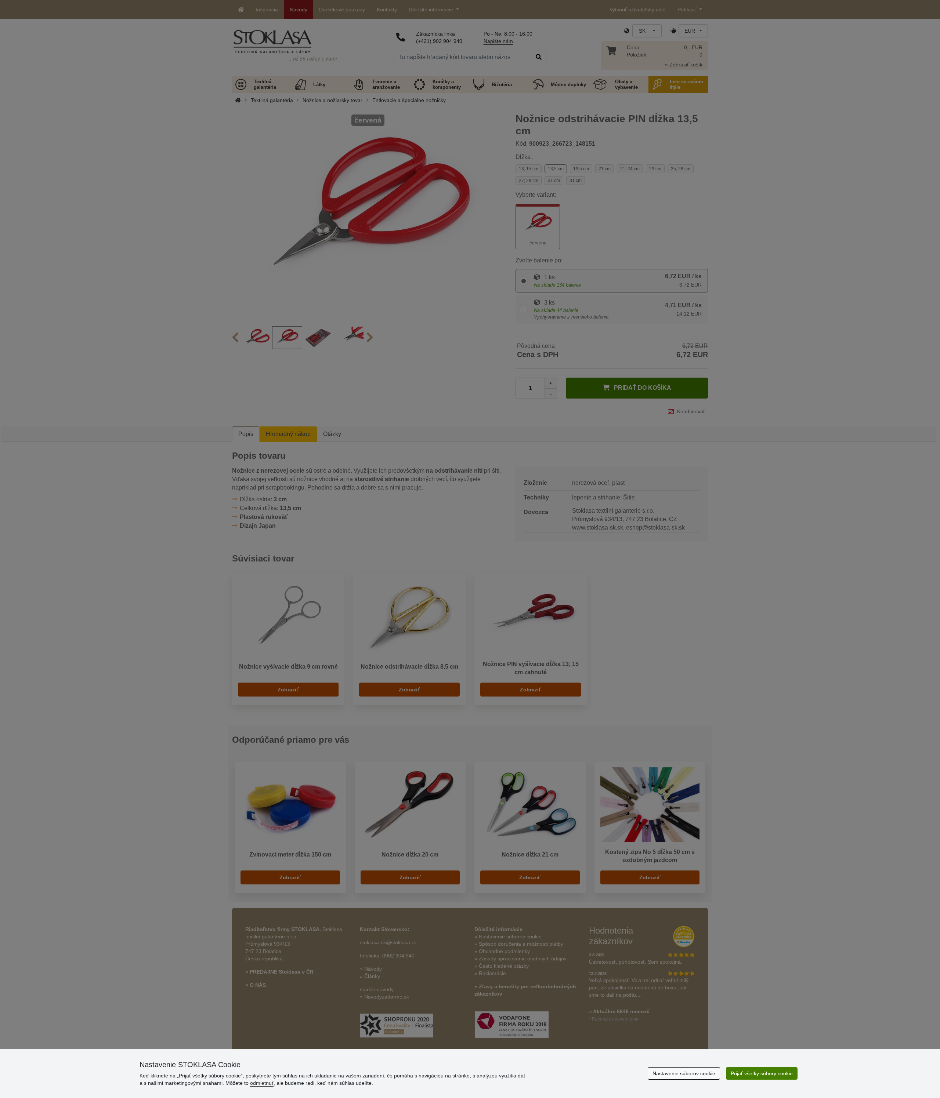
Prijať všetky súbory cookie (762, 1073)
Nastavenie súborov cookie (683, 1073)
